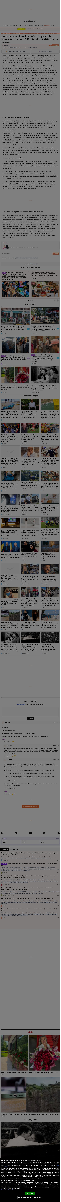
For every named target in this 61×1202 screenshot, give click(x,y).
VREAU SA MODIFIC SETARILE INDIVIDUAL (30, 1197)
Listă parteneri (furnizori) (7, 1189)
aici (38, 1173)
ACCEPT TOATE (30, 1193)
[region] (30, 1180)
